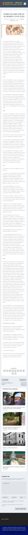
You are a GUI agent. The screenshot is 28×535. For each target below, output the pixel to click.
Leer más (19, 532)
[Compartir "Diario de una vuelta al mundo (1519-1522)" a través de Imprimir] (15, 373)
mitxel (11, 19)
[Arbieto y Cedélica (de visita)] (14, 439)
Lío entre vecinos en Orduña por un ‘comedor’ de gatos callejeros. (12, 428)
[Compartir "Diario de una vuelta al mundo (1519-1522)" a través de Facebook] (4, 370)
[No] (26, 530)
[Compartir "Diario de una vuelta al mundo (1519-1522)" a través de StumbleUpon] (23, 370)
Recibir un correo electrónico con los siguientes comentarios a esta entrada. (12, 501)
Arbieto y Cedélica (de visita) (10, 447)
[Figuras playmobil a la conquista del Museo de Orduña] (14, 458)
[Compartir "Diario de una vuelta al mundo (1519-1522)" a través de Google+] (10, 370)
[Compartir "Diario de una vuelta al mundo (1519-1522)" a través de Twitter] (7, 370)
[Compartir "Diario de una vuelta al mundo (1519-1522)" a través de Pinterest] (15, 370)
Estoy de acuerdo (10, 532)
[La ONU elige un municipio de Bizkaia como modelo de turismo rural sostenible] (14, 398)
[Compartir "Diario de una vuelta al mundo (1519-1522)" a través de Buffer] (20, 370)
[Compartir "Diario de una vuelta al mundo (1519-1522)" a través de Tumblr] (12, 370)
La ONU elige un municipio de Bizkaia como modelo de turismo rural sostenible (14, 408)
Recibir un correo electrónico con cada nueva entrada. (12, 505)
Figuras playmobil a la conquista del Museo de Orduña (14, 467)
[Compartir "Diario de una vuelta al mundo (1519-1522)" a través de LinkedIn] (18, 370)
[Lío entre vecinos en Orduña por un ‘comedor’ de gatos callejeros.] (14, 419)
